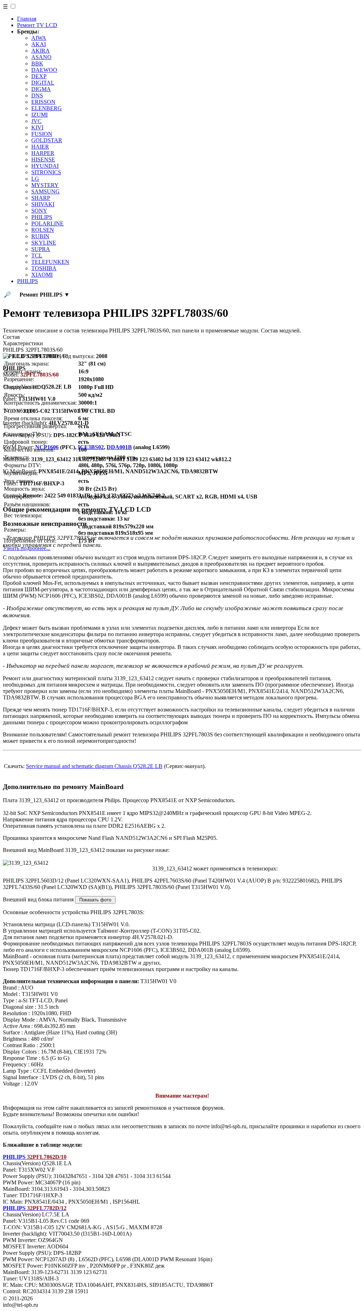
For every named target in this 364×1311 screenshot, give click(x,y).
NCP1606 (47, 447)
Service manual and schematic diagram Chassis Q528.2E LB (94, 766)
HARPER (42, 153)
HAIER (40, 147)
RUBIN (40, 236)
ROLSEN (42, 230)
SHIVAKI (42, 204)
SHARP (40, 198)
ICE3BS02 (91, 447)
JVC (36, 121)
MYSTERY (45, 185)
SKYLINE (43, 243)
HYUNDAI (45, 166)
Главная (26, 19)
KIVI (37, 127)
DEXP (39, 76)
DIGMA (41, 89)
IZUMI (39, 115)
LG (35, 179)
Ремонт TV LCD (37, 25)
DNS (37, 95)
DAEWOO (44, 70)
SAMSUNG (45, 191)
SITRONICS (46, 172)
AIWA (38, 38)
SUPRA (40, 249)
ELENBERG (46, 108)
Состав (11, 337)
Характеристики (23, 343)
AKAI (38, 44)
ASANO (41, 57)
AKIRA (40, 51)
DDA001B (119, 447)
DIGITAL (42, 83)
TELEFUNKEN (50, 262)
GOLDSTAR (46, 140)
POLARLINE (47, 223)
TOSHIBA (44, 268)
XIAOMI (42, 275)
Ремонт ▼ (45, 295)
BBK (37, 63)
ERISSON (43, 102)
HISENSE (43, 159)
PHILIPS (41, 217)
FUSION (41, 134)
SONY (39, 211)
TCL (36, 255)
